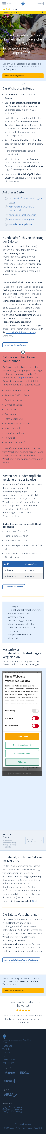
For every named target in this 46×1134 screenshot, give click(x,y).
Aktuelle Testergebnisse (21, 224)
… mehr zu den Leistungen (15, 345)
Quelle (35, 900)
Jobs (4, 1055)
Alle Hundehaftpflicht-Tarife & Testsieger (21, 960)
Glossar (6, 1052)
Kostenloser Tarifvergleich (21, 219)
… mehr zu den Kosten (14, 587)
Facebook (7, 1045)
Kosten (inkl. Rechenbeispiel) (23, 214)
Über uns (40, 3)
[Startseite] (3, 16)
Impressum (8, 1062)
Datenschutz (8, 1059)
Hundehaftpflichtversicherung (21, 332)
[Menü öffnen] (4, 3)
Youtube (6, 1049)
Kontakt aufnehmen (31, 840)
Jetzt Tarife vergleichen (14, 75)
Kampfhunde (23, 377)
